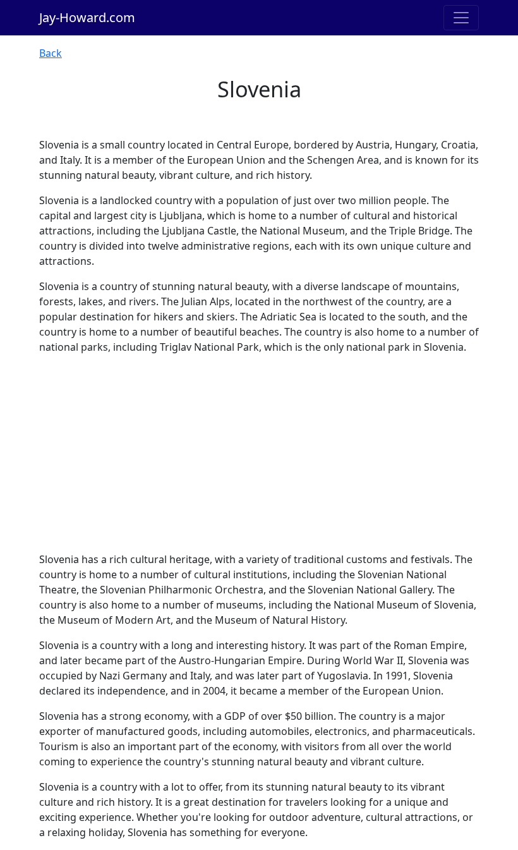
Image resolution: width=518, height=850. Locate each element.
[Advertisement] (259, 453)
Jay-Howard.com (87, 17)
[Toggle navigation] (461, 17)
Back (50, 53)
